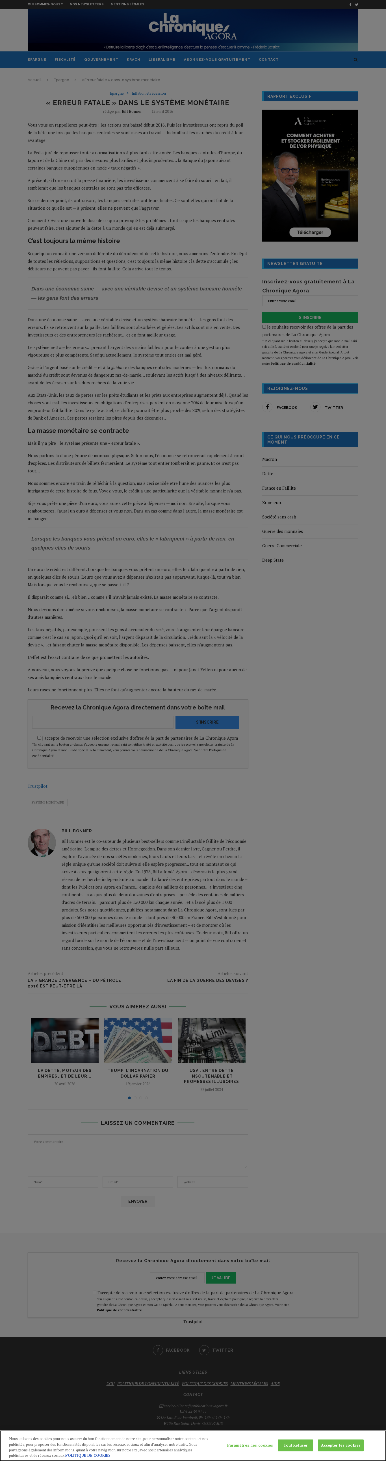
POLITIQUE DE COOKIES (87, 1455)
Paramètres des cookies (250, 1445)
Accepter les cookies (341, 1445)
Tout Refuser (295, 1445)
